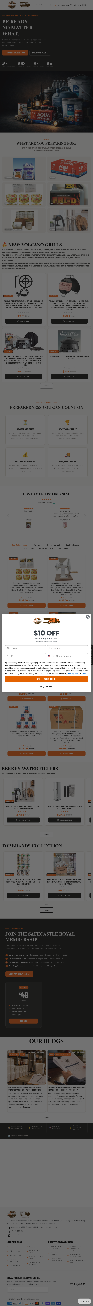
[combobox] (51, 656)
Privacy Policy (74, 673)
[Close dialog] (88, 617)
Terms (84, 673)
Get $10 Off (46, 679)
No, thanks (46, 686)
